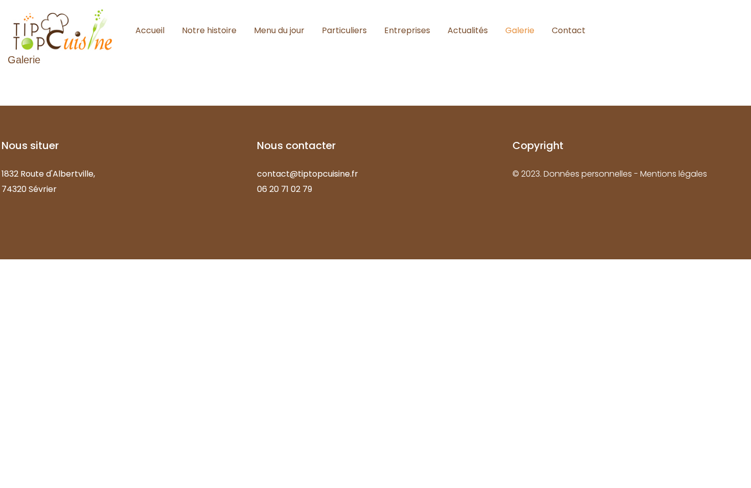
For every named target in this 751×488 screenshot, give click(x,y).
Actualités (468, 30)
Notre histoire (209, 30)
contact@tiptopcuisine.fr (307, 174)
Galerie (519, 30)
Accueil (150, 30)
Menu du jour (279, 30)
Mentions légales (673, 174)
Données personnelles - (592, 174)
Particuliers (344, 30)
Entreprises (407, 30)
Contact (568, 30)
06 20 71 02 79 (284, 189)
